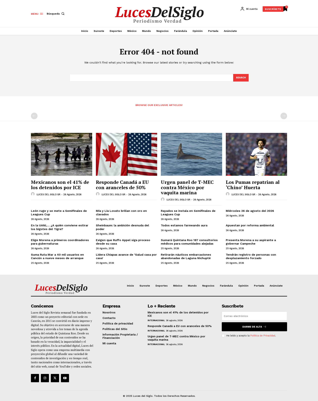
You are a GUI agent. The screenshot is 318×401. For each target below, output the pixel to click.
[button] (56, 13)
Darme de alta (252, 326)
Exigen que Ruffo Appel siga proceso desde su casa (123, 241)
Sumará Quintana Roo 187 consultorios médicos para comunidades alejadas (189, 241)
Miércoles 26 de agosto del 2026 (250, 211)
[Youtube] (65, 378)
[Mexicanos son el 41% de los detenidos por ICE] (61, 154)
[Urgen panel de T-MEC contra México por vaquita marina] (191, 154)
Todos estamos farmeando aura (184, 225)
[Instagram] (45, 378)
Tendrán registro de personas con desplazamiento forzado (251, 256)
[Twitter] (55, 378)
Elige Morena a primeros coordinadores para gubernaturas (60, 241)
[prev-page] (34, 116)
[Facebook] (35, 378)
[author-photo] (33, 194)
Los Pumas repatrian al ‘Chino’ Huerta (253, 184)
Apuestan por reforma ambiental (250, 225)
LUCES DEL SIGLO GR (48, 194)
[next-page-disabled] (283, 116)
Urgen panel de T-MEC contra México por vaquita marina (187, 187)
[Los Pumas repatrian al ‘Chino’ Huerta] (256, 154)
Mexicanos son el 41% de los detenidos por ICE (60, 184)
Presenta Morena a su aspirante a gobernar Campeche (251, 241)
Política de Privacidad (262, 335)
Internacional (156, 320)
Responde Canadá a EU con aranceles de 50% (122, 184)
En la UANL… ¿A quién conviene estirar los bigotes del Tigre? (59, 227)
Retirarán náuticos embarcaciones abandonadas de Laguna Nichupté (186, 256)
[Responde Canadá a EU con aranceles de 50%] (126, 154)
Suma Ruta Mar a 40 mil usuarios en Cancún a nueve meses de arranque (57, 256)
